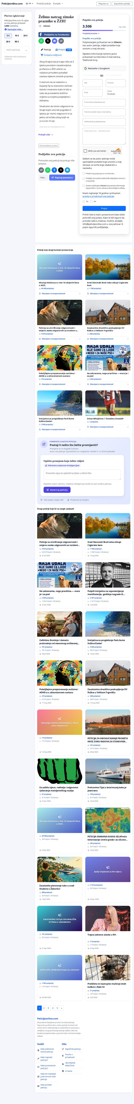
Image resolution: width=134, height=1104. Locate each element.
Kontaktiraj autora (50, 145)
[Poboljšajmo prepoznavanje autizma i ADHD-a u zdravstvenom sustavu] (59, 366)
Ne (95, 201)
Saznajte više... (15, 29)
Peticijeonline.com (12, 3)
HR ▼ (31, 3)
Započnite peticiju (122, 4)
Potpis (104, 208)
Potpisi (64, 49)
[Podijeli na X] (48, 41)
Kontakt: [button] (57, 3)
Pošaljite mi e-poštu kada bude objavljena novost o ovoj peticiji (105, 179)
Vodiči (40, 1044)
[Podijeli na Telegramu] (67, 170)
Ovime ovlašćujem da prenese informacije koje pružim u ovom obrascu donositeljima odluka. (105, 186)
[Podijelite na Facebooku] (54, 170)
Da (87, 201)
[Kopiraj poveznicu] (61, 41)
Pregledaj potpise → (91, 33)
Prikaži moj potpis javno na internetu (100, 173)
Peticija (47, 49)
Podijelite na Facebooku (56, 34)
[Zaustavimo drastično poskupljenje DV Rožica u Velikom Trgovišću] (107, 321)
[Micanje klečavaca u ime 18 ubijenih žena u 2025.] (59, 275)
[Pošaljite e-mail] (54, 41)
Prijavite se (103, 4)
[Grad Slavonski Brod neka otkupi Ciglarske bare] (107, 275)
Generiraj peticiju (59, 489)
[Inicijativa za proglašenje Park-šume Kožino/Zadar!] (59, 411)
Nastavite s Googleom (99, 68)
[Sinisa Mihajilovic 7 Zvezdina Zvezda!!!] (107, 410)
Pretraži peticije (44, 3)
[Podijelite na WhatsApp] (41, 41)
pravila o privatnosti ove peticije (98, 196)
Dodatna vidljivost (52, 55)
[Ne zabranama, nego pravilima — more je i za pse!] (107, 366)
